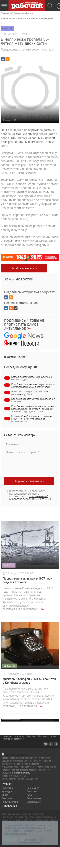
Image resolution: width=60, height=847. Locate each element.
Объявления (9, 806)
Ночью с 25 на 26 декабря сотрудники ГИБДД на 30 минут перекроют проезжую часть (31, 419)
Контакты (19, 736)
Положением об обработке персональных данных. (30, 498)
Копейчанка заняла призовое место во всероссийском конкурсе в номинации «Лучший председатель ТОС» (32, 409)
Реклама (31, 736)
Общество (7, 788)
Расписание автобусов (13, 739)
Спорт (5, 795)
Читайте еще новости (24, 268)
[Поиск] (50, 6)
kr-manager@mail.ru (21, 773)
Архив (53, 736)
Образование (34, 798)
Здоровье (7, 798)
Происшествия (10, 802)
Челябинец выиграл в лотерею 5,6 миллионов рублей (29, 393)
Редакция (6, 736)
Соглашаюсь (30, 840)
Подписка (42, 736)
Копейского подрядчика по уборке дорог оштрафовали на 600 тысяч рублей (33, 385)
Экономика (33, 788)
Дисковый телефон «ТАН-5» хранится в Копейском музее (29, 680)
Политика (32, 791)
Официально (34, 802)
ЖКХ (29, 795)
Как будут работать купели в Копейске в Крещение (33, 400)
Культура (7, 791)
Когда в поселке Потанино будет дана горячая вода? (31, 378)
